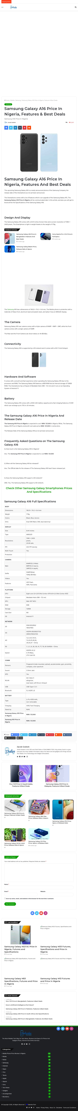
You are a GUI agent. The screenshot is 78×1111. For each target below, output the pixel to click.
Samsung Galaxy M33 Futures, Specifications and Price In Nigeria (55, 949)
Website (42, 891)
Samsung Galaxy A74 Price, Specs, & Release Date (61, 822)
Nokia (4, 1059)
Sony (4, 1084)
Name (6, 884)
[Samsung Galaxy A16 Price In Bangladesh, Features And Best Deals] (9, 238)
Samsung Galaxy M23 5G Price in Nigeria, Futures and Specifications (20, 949)
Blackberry (6, 1096)
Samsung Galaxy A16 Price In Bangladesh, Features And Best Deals (26, 236)
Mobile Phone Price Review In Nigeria (14, 1053)
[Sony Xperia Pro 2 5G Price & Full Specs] (45, 236)
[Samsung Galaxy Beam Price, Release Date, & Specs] (9, 249)
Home (7, 100)
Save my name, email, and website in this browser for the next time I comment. (30, 898)
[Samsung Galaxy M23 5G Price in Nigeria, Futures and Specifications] (21, 935)
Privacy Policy (45, 1107)
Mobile (12, 100)
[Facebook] (20, 756)
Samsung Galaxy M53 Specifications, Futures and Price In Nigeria (21, 981)
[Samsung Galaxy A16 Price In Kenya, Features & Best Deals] (15, 806)
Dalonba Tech (32, 1104)
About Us (52, 1107)
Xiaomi (5, 1081)
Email (6, 891)
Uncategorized (7, 1093)
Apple (4, 1078)
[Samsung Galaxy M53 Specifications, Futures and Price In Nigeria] (21, 967)
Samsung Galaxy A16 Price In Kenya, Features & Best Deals (14, 814)
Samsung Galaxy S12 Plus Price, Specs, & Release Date (38, 842)
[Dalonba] (14, 7)
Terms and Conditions (69, 1107)
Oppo (4, 1069)
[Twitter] (22, 756)
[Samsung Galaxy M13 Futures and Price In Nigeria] (57, 967)
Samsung (18, 100)
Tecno (4, 1075)
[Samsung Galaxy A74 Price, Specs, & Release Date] (63, 809)
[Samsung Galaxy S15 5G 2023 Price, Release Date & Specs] (15, 835)
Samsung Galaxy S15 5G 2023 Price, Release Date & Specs (14, 844)
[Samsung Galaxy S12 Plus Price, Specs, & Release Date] (39, 834)
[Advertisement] (39, 26)
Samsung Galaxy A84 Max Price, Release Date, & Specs (38, 817)
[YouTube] (25, 756)
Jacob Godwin (12, 122)
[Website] (18, 756)
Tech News (6, 1087)
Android (5, 1066)
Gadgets (5, 1090)
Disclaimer (59, 1107)
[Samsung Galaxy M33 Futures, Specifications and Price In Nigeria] (57, 935)
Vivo (4, 1072)
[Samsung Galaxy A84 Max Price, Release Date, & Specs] (39, 807)
